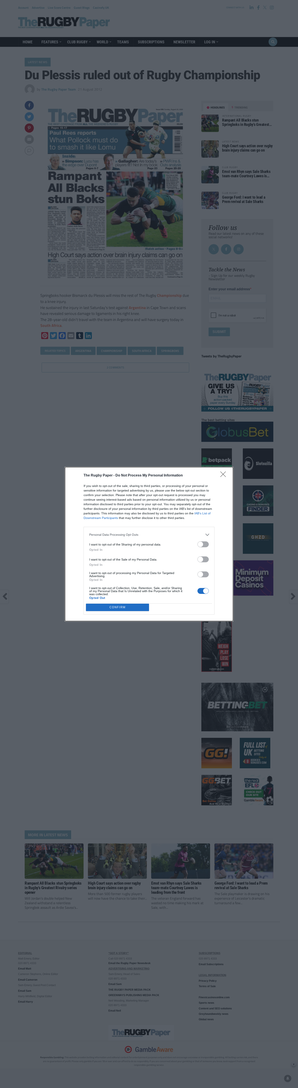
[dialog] (149, 544)
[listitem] (149, 534)
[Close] (224, 475)
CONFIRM (118, 607)
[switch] (203, 544)
